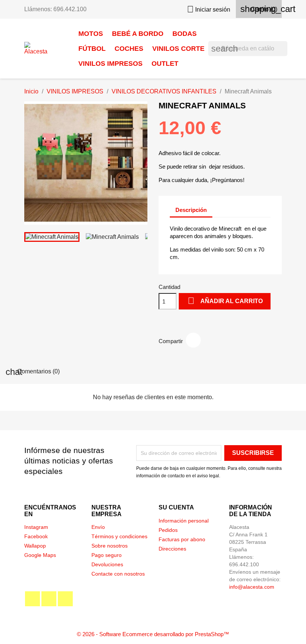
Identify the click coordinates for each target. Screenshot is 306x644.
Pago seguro (106, 555)
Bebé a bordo (137, 33)
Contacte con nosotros (118, 574)
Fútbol (92, 48)
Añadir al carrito (225, 301)
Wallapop (35, 546)
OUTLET (165, 63)
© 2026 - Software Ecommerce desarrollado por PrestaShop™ (153, 634)
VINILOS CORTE (178, 48)
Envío (98, 527)
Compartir (193, 340)
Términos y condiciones (119, 536)
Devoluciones (107, 564)
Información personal (184, 521)
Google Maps (40, 555)
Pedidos (168, 530)
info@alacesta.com (251, 587)
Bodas (184, 33)
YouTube (48, 598)
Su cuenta (176, 507)
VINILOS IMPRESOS (110, 63)
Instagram (36, 527)
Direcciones (172, 549)
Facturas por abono (182, 539)
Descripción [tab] (191, 210)
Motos (90, 33)
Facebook (36, 536)
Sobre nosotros (109, 546)
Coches (129, 48)
